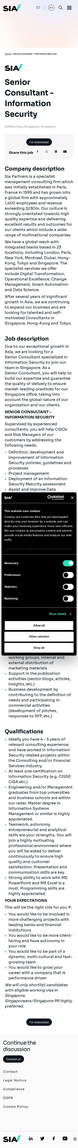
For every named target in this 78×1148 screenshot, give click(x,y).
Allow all (39, 625)
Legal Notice (15, 1080)
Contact (10, 1072)
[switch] (68, 575)
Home (8, 53)
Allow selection (39, 636)
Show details (57, 613)
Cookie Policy (15, 1107)
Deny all (39, 647)
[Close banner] (72, 497)
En (51, 7)
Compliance (14, 1089)
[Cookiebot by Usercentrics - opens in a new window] (48, 497)
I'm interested (39, 142)
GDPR (8, 1098)
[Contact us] (34, 7)
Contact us (13, 1059)
